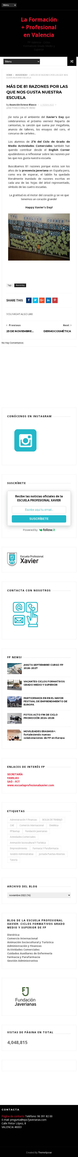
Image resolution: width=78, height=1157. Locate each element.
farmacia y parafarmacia (45, 848)
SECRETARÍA (15, 774)
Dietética (53, 825)
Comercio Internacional (32, 825)
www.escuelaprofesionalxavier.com (30, 785)
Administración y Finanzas (23, 819)
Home (9, 75)
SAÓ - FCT (13, 781)
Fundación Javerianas (36, 831)
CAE (12, 825)
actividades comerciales (22, 836)
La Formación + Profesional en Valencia (39, 27)
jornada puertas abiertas (52, 854)
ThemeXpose (45, 1152)
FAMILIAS (13, 778)
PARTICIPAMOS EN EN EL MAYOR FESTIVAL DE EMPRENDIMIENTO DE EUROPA (45, 701)
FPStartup (15, 831)
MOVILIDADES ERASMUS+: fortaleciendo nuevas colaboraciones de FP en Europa (44, 734)
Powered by (30, 529)
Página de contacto (13, 1116)
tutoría (13, 859)
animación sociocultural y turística (28, 842)
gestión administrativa (21, 854)
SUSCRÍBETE (39, 518)
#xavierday (21, 75)
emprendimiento (18, 848)
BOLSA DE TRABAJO (52, 819)
